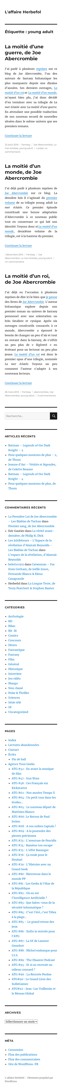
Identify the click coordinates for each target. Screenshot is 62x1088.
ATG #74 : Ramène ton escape (32, 845)
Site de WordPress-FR (23, 1064)
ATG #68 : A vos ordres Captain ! (34, 826)
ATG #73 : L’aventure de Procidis (34, 840)
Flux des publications (22, 1054)
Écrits (12, 754)
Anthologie (16, 616)
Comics (13, 635)
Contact (13, 749)
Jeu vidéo (14, 678)
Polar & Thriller (18, 693)
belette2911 (16, 564)
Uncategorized (18, 712)
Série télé (14, 702)
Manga (13, 683)
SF (10, 707)
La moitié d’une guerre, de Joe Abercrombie (24, 52)
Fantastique (16, 650)
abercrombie (41, 392)
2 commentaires (47, 395)
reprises (41, 68)
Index (12, 740)
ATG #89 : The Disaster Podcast (33, 960)
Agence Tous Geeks (21, 764)
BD (10, 621)
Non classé (15, 688)
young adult (26, 148)
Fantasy (26, 144)
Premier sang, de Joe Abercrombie (31, 526)
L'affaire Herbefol (23, 12)
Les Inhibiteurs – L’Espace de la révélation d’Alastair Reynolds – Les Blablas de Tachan (30, 545)
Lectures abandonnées (23, 745)
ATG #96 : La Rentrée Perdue (31, 974)
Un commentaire (14, 261)
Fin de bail (19, 759)
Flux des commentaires (24, 1059)
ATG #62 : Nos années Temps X (33, 792)
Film (11, 659)
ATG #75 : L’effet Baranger (30, 850)
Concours (14, 640)
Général (13, 664)
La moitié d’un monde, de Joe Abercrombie (23, 172)
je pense (51, 297)
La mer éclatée (29, 258)
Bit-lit (12, 630)
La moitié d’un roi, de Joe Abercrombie (30, 279)
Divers (12, 645)
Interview (14, 673)
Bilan (11, 626)
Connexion (15, 1049)
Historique (15, 669)
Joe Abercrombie (43, 144)
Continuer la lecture (18, 135)
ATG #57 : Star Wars (25, 778)
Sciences (14, 697)
